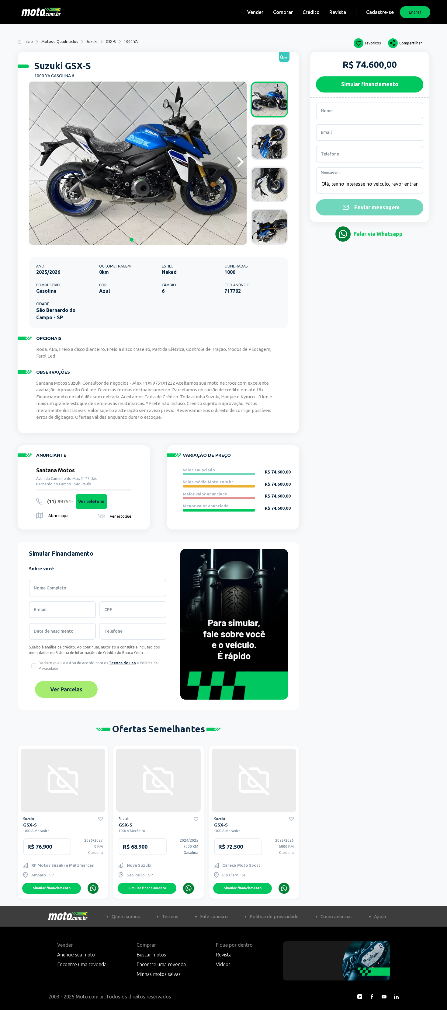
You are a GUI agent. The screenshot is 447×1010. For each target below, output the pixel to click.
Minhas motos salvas (159, 974)
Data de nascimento (54, 631)
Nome (327, 110)
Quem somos (126, 916)
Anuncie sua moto (76, 954)
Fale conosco (214, 916)
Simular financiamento (52, 888)
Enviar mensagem (377, 207)
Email (326, 132)
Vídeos (223, 964)
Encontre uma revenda (81, 964)
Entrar (415, 12)
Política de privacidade (274, 916)
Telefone (113, 631)
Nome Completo (50, 587)
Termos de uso (122, 663)
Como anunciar (336, 916)
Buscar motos (151, 954)
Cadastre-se (380, 12)
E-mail (40, 609)
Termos (170, 916)
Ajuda (380, 916)
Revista (337, 12)
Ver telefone (91, 501)
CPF (108, 609)
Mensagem (330, 172)
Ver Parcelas (66, 689)
